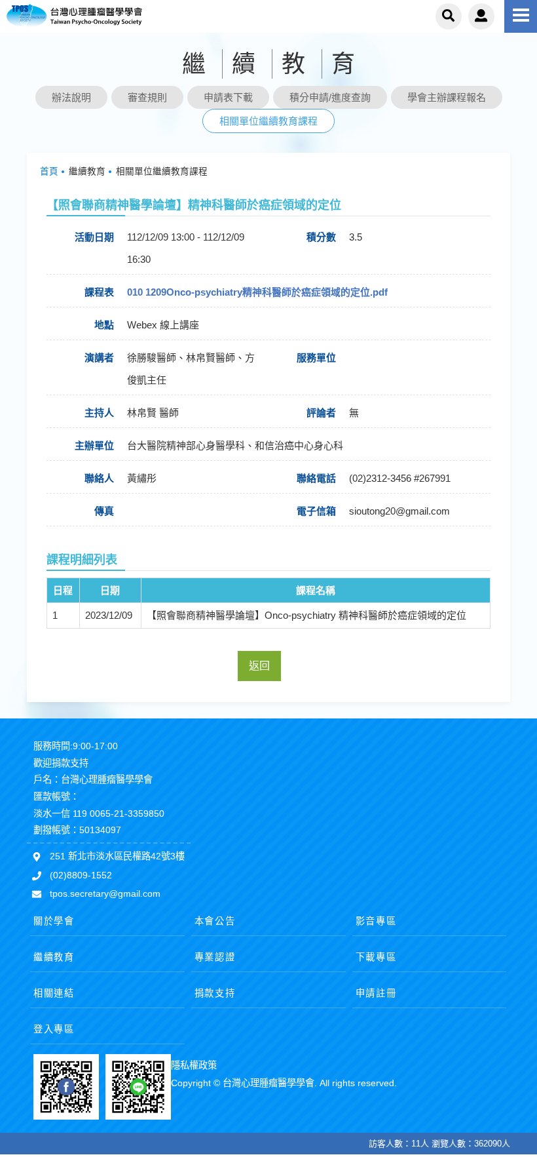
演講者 (99, 357)
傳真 (104, 511)
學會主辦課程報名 (446, 97)
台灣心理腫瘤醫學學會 (95, 16)
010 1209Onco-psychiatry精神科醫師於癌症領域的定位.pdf (257, 292)
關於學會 (54, 921)
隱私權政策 (194, 1065)
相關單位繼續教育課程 (268, 121)
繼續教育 (54, 957)
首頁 (49, 171)
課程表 (99, 292)
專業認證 (215, 957)
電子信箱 (316, 511)
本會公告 (215, 921)
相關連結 (54, 993)
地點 (104, 324)
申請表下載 (228, 97)
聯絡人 (99, 478)
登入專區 (54, 1029)
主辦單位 (94, 445)
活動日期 (94, 237)
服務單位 (316, 357)
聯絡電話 (316, 478)
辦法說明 (71, 97)
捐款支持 (215, 993)
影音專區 (376, 921)
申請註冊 (376, 993)
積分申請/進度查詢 (330, 97)
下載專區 (376, 957)
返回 (259, 665)
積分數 (321, 237)
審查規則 (147, 97)
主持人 (99, 412)
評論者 (321, 412)
